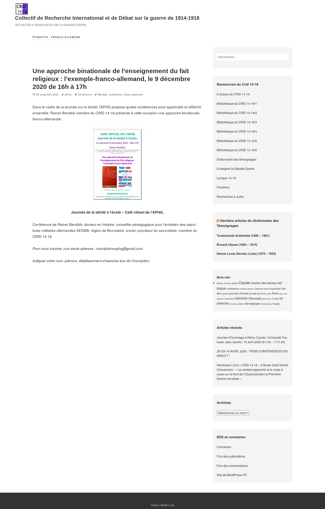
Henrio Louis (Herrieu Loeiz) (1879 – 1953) (246, 253)
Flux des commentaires (232, 465)
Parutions (223, 187)
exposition (275, 288)
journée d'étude (238, 293)
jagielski (225, 293)
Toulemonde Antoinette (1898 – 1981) (243, 235)
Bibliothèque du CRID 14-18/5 (237, 141)
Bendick (102, 94)
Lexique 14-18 (226, 178)
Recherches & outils (230, 196)
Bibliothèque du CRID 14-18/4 (237, 131)
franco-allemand (133, 94)
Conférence (85, 94)
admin (68, 94)
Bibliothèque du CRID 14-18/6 (237, 150)
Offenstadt (254, 298)
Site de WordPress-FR (232, 475)
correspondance (246, 288)
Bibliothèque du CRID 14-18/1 (237, 103)
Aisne (219, 283)
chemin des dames (263, 283)
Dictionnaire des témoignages (237, 159)
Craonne (258, 288)
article (235, 283)
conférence (115, 94)
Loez (281, 293)
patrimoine (266, 298)
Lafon (268, 293)
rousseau (233, 304)
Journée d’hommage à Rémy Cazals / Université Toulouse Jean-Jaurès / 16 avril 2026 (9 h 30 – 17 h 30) (252, 339)
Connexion (224, 447)
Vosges (276, 303)
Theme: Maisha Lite (162, 505)
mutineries (229, 298)
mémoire (241, 298)
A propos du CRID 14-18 (233, 94)
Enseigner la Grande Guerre (235, 168)
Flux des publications (231, 456)
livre (275, 293)
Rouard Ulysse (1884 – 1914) (237, 244)
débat (266, 288)
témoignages (266, 304)
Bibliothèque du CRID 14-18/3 (237, 122)
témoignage (252, 303)
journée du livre (257, 293)
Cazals (244, 282)
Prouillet (275, 298)
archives (227, 283)
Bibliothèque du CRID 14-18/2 (237, 113)
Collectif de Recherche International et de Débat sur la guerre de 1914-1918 (107, 18)
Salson (241, 303)
